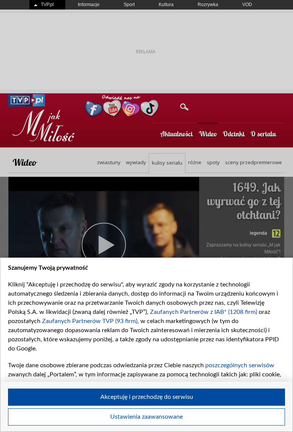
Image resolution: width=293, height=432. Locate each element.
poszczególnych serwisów (239, 365)
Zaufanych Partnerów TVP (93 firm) (89, 321)
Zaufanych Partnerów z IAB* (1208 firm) (203, 312)
